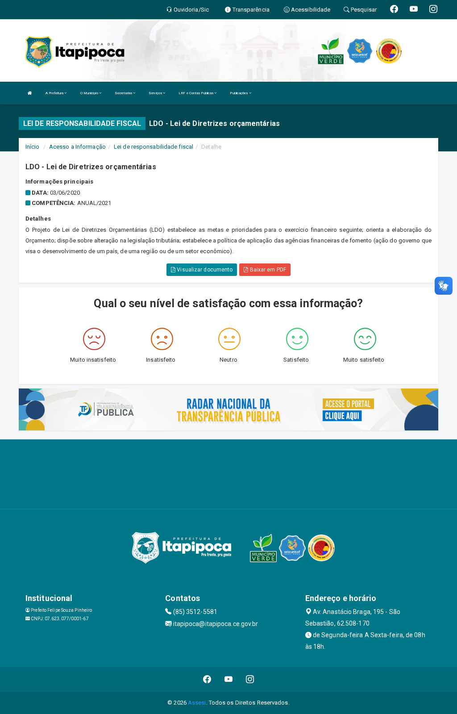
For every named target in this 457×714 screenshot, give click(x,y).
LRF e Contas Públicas (196, 93)
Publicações (239, 93)
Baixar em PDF (267, 270)
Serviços (156, 93)
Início (32, 146)
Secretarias (124, 93)
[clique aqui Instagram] (250, 679)
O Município (89, 93)
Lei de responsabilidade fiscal (153, 146)
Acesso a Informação (77, 146)
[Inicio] (30, 93)
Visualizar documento (204, 270)
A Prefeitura (55, 93)
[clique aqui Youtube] (229, 679)
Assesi (197, 702)
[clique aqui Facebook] (207, 679)
